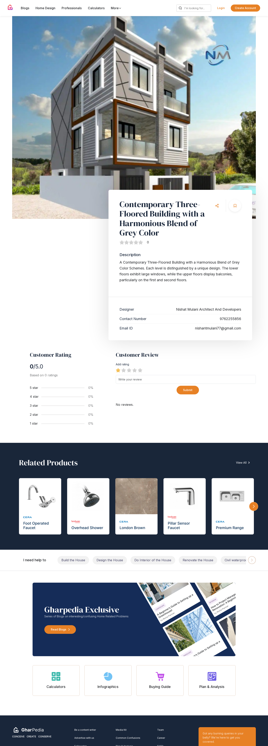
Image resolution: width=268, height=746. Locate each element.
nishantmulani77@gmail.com (218, 328)
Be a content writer (85, 729)
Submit (187, 390)
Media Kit (121, 729)
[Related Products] (134, 496)
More (115, 8)
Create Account (245, 8)
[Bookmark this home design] (235, 205)
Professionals (72, 8)
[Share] (217, 205)
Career (161, 737)
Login (221, 8)
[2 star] (123, 370)
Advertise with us (84, 737)
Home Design (45, 8)
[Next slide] (249, 117)
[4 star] (134, 370)
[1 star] (118, 370)
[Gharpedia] (28, 729)
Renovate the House (198, 560)
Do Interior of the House (152, 560)
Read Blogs (58, 629)
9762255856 (230, 319)
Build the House (73, 560)
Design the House (110, 560)
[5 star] (140, 370)
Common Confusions (128, 737)
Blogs (25, 8)
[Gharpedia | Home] (10, 7)
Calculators (96, 8)
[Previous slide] (19, 117)
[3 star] (129, 370)
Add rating (122, 364)
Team (160, 729)
